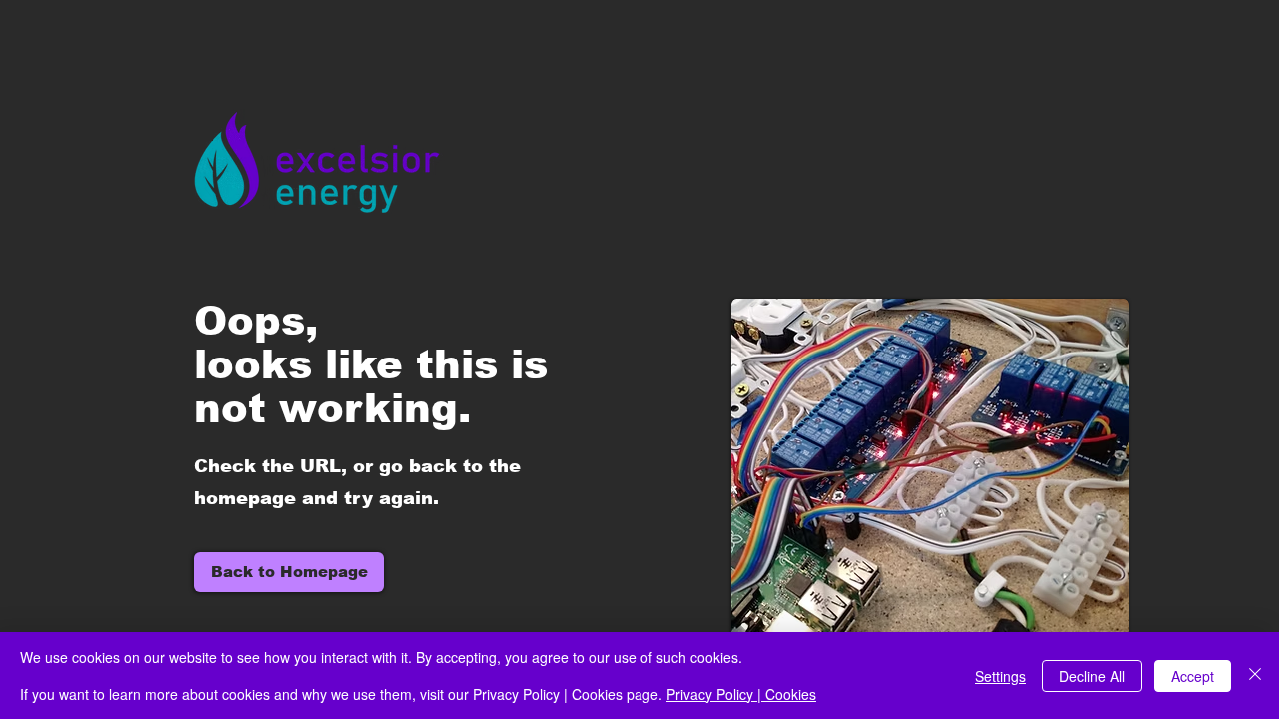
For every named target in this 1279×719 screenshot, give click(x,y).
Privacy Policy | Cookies (741, 694)
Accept (1192, 676)
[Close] (1255, 675)
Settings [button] (1000, 676)
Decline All (1092, 676)
